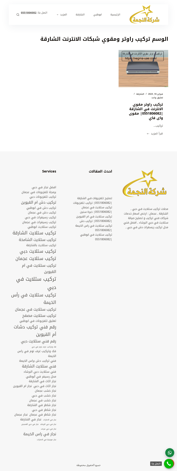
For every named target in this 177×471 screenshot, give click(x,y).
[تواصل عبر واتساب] (169, 452)
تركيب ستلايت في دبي (36, 283)
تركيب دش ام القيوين (38, 202)
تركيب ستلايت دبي (38, 251)
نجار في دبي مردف (48, 429)
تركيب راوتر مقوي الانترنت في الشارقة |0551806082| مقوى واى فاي (146, 111)
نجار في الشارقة (30, 419)
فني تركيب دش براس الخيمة (37, 360)
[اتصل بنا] (169, 463)
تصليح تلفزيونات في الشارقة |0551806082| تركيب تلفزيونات (92, 200)
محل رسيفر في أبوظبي (41, 376)
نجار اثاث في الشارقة (42, 381)
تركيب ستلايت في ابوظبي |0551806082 (96, 237)
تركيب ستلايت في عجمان (35, 309)
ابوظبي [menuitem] (97, 14)
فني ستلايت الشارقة (39, 366)
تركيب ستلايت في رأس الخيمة (33, 298)
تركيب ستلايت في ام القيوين (39, 268)
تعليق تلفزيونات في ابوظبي (38, 321)
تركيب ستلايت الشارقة (34, 233)
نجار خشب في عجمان (42, 400)
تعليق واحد (157, 98)
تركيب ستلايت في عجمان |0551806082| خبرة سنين (96, 209)
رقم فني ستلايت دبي (38, 341)
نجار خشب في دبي (44, 395)
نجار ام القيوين (22, 386)
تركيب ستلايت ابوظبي (42, 227)
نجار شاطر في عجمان (42, 414)
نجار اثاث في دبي (45, 386)
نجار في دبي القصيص (30, 424)
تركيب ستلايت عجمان (35, 258)
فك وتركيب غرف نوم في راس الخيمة (36, 353)
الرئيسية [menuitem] (115, 14)
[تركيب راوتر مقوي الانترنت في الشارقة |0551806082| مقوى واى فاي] (143, 68)
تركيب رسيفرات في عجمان (39, 222)
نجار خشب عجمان (45, 390)
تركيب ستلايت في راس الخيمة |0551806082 (93, 228)
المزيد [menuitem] (63, 14)
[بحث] (18, 14)
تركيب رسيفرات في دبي (40, 217)
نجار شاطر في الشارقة (41, 405)
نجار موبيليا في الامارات (46, 439)
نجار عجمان (21, 414)
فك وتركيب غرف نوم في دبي (44, 346)
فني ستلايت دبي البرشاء (40, 371)
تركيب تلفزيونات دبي (43, 196)
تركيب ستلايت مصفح (39, 316)
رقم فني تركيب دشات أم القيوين (35, 330)
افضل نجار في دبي (44, 187)
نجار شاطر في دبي (44, 410)
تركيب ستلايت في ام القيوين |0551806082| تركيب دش (94, 219)
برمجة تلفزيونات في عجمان (39, 192)
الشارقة (140, 94)
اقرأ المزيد (155, 134)
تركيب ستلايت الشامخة (37, 240)
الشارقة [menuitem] (80, 14)
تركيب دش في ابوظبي (41, 208)
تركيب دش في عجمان (42, 212)
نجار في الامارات (49, 419)
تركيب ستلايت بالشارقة (41, 245)
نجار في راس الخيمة (39, 434)
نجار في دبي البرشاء (48, 424)
